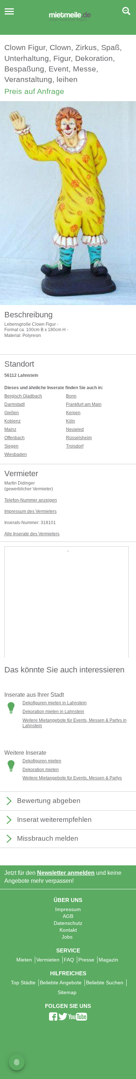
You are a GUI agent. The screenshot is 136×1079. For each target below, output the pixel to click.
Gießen (11, 412)
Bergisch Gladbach (23, 396)
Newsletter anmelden (66, 873)
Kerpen (73, 412)
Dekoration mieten (40, 769)
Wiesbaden (15, 454)
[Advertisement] (68, 620)
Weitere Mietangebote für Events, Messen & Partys (72, 778)
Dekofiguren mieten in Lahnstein (54, 702)
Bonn (71, 396)
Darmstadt (14, 404)
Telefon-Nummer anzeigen (30, 500)
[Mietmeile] (70, 17)
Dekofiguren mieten (41, 760)
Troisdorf (74, 446)
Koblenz (12, 421)
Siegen (11, 446)
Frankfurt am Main (84, 404)
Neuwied (75, 429)
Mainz (10, 429)
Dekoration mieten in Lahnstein (53, 711)
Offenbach (14, 437)
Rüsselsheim (79, 437)
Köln (70, 421)
